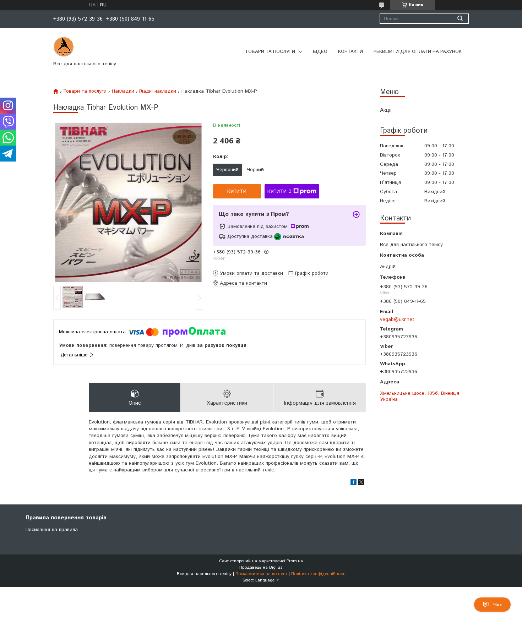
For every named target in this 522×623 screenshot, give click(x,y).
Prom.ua (295, 561)
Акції (385, 110)
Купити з (279, 191)
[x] (361, 483)
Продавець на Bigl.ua (261, 567)
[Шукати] (460, 18)
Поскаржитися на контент (261, 574)
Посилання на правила (52, 529)
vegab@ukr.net (397, 319)
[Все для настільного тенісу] (63, 46)
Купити (236, 191)
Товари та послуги (270, 51)
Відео (320, 51)
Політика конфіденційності (318, 574)
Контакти (350, 51)
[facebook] (353, 483)
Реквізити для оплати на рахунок (418, 51)
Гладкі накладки (157, 91)
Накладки (123, 91)
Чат (497, 604)
